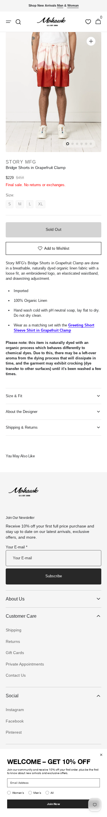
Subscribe (53, 576)
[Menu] (8, 21)
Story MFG (21, 162)
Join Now (53, 804)
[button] (98, 21)
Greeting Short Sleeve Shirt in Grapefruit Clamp (54, 327)
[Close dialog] (101, 755)
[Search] (18, 21)
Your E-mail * (16, 547)
